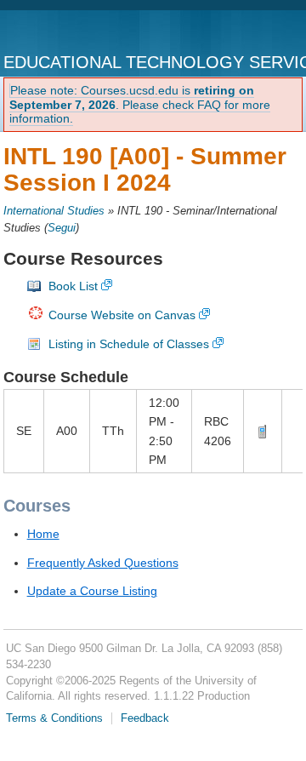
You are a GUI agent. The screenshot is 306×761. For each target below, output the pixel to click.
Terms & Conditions (54, 718)
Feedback (145, 718)
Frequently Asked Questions (102, 562)
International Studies (54, 211)
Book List (73, 286)
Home (43, 534)
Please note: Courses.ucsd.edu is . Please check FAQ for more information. (139, 104)
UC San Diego (73, 32)
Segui (62, 228)
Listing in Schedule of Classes (128, 344)
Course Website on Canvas (122, 315)
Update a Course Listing (92, 591)
